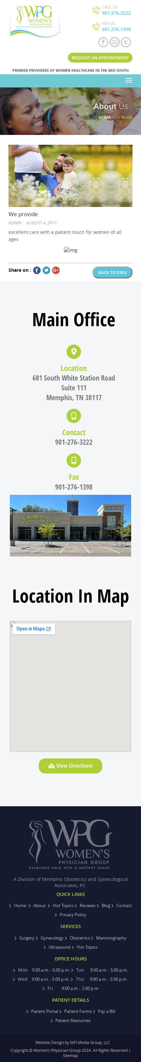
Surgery (26, 938)
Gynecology (52, 938)
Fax (74, 476)
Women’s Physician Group (57, 1050)
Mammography (111, 938)
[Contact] (74, 416)
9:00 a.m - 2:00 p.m (73, 988)
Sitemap (70, 1055)
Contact (74, 432)
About (40, 905)
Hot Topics (63, 905)
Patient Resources (73, 1020)
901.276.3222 (116, 10)
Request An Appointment (100, 58)
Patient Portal (44, 1011)
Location (74, 368)
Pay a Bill (106, 1011)
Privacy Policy (73, 915)
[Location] (74, 352)
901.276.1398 (116, 26)
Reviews (87, 905)
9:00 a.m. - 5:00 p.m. (44, 970)
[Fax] (74, 460)
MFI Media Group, (86, 1042)
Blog (106, 905)
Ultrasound (59, 947)
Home (105, 117)
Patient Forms (78, 1011)
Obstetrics (80, 938)
